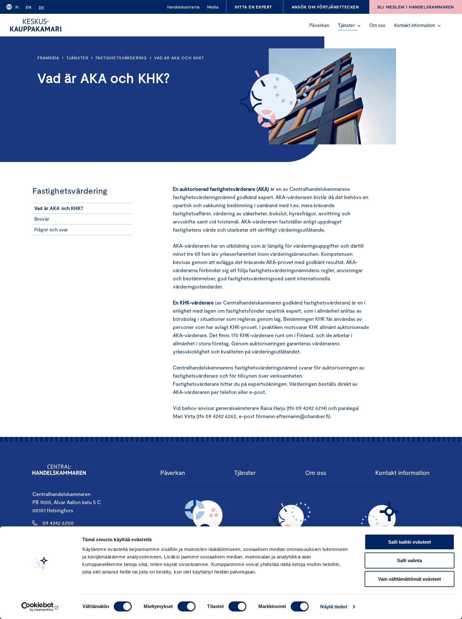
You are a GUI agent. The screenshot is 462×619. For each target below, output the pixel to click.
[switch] (186, 606)
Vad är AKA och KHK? (179, 57)
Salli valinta (409, 560)
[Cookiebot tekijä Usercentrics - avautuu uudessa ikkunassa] (40, 606)
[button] (359, 26)
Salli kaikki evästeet (409, 542)
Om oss (377, 25)
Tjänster (346, 25)
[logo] (35, 25)
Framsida (48, 57)
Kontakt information (414, 25)
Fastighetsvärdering (121, 57)
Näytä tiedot (333, 606)
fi (17, 7)
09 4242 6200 (58, 523)
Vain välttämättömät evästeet (409, 579)
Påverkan (319, 25)
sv (41, 7)
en (28, 7)
